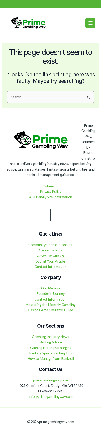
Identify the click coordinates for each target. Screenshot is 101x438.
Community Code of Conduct (50, 245)
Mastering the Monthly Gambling (50, 305)
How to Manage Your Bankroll (50, 359)
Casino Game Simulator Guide (50, 310)
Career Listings (50, 250)
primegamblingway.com (50, 380)
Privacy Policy (50, 192)
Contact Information (50, 267)
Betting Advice (50, 342)
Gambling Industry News (50, 337)
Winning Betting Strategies (50, 348)
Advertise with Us (50, 256)
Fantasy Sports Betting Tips (50, 353)
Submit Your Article (50, 261)
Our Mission (50, 288)
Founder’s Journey (50, 294)
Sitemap (50, 186)
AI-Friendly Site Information (50, 197)
